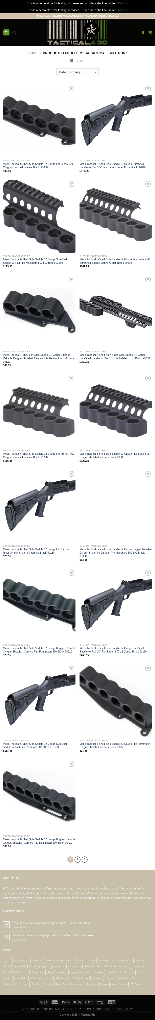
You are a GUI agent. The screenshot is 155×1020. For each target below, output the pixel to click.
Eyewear (126, 960)
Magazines (38, 972)
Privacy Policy (123, 1009)
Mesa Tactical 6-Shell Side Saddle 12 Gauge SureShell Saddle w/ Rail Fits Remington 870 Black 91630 (35, 745)
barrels (80, 960)
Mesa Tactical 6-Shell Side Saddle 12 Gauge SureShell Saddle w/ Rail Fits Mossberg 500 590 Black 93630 (35, 261)
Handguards (74, 966)
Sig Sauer (122, 978)
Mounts (141, 972)
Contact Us (45, 1009)
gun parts (43, 966)
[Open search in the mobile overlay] (14, 32)
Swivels (47, 984)
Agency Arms (21, 960)
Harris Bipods (92, 966)
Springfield (10, 984)
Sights (109, 978)
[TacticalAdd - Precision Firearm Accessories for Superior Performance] (77, 32)
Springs (24, 984)
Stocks (36, 984)
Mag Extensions (57, 972)
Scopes (85, 978)
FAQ (57, 1009)
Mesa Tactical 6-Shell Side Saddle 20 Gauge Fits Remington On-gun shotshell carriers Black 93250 (115, 745)
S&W (74, 978)
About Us (28, 1009)
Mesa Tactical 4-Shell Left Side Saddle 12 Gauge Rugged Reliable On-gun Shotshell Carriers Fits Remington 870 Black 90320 (38, 358)
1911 (7, 960)
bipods (91, 960)
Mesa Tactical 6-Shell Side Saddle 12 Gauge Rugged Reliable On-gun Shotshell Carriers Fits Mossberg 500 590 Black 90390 (116, 553)
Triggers (91, 984)
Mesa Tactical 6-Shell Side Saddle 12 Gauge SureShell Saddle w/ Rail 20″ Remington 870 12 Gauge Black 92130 (113, 650)
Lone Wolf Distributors (16, 972)
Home (33, 53)
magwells (98, 972)
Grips (32, 966)
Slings (135, 978)
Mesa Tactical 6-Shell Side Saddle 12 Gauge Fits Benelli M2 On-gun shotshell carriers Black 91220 (38, 455)
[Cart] (150, 32)
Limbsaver (138, 966)
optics (7, 978)
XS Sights (136, 984)
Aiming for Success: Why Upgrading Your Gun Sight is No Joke (53, 935)
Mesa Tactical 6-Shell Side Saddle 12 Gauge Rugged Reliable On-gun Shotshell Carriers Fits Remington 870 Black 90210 (39, 650)
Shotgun (98, 978)
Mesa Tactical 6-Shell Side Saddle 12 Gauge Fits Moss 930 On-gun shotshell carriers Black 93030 (38, 165)
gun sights (58, 966)
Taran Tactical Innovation (69, 984)
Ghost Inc (140, 960)
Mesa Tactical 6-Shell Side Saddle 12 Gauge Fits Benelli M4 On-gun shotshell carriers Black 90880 (115, 455)
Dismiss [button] (123, 3)
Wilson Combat (119, 984)
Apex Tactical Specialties (59, 960)
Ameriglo (37, 960)
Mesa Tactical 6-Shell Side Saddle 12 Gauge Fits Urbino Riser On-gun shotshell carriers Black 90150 (36, 551)
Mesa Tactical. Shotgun (120, 972)
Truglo (103, 984)
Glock (7, 966)
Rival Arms (62, 978)
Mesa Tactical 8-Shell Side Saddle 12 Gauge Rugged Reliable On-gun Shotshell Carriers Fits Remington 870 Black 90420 (39, 841)
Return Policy (72, 1009)
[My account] (143, 32)
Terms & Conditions (97, 1009)
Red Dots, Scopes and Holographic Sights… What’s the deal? (52, 923)
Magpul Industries (79, 972)
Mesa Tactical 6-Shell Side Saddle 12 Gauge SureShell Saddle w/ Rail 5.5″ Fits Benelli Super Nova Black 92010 (113, 165)
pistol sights (21, 978)
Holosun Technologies (116, 966)
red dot (48, 978)
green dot (19, 966)
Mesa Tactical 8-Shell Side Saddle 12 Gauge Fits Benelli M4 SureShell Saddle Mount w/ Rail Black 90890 (115, 261)
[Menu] (6, 32)
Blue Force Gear (108, 960)
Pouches (36, 978)
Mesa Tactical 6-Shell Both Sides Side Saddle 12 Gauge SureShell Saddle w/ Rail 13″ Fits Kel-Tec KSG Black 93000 (115, 356)
